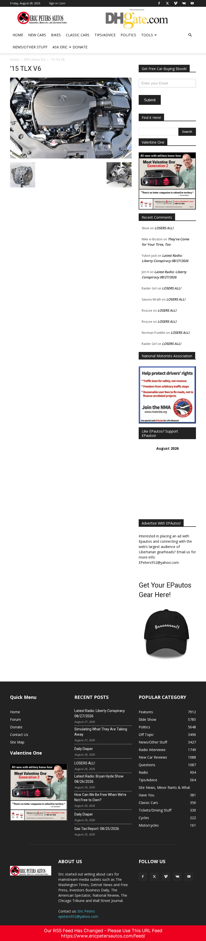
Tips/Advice (105, 35)
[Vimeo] (166, 877)
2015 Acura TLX (34, 59)
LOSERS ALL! (164, 228)
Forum (15, 719)
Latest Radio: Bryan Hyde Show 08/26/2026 (99, 779)
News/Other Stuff (30, 47)
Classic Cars (77, 35)
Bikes (56, 35)
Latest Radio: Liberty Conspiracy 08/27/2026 (99, 713)
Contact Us (19, 734)
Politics (128, 35)
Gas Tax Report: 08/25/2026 (96, 829)
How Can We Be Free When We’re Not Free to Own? (100, 797)
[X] (154, 877)
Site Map (17, 742)
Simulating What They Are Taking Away (100, 731)
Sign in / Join (57, 3)
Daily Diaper (83, 749)
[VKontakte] (177, 877)
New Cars (37, 35)
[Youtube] (189, 877)
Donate (80, 47)
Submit (150, 100)
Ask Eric (60, 47)
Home (18, 35)
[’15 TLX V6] (71, 157)
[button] (190, 35)
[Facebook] (143, 877)
